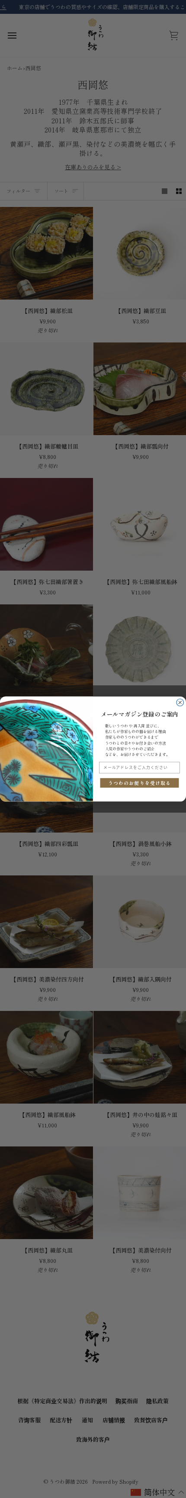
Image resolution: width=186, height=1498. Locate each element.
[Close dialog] (180, 702)
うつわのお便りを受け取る (139, 782)
